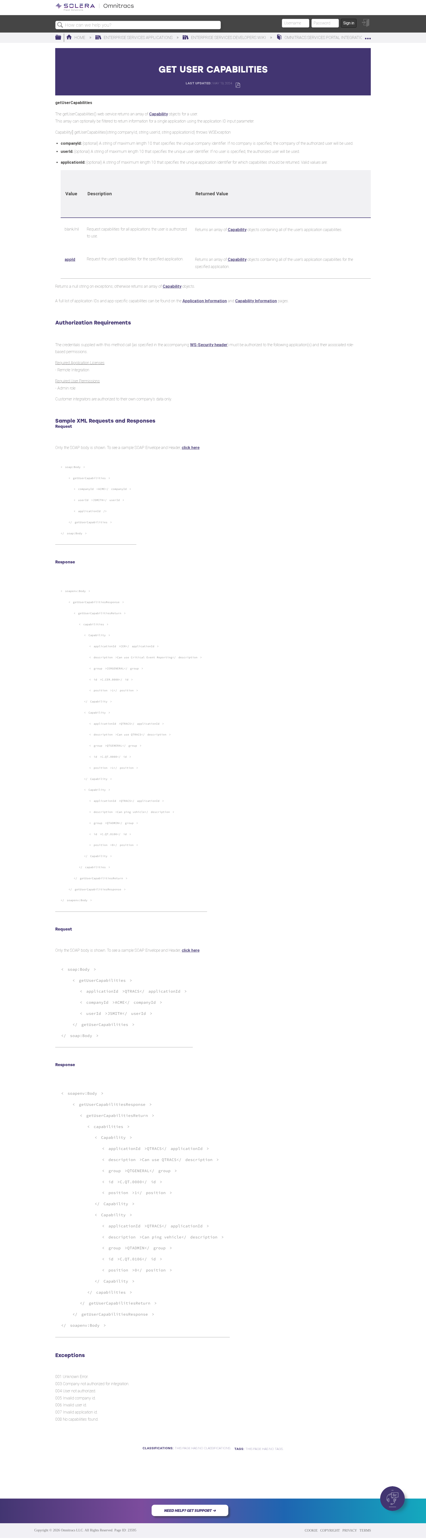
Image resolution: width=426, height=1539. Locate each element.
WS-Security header (208, 344)
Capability (158, 113)
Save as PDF (237, 85)
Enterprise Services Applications (138, 37)
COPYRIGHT (330, 1530)
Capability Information (256, 300)
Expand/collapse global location (368, 36)
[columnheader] (72, 194)
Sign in (348, 23)
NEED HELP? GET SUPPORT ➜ (190, 1510)
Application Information (204, 300)
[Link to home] (94, 9)
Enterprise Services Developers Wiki (228, 37)
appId (70, 259)
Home (79, 37)
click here (190, 447)
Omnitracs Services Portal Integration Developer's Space (344, 37)
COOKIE (311, 1530)
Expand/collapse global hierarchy (61, 37)
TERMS (365, 1530)
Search (60, 25)
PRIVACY (349, 1530)
